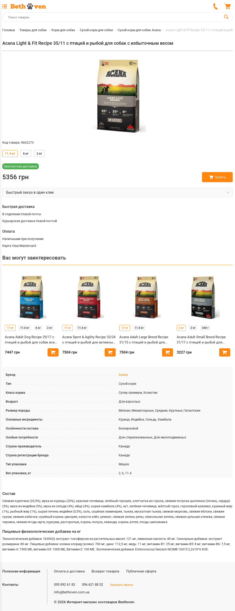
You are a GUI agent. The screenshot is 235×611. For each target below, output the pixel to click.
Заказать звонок (121, 584)
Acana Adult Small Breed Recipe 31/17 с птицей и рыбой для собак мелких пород (201, 340)
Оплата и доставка (69, 571)
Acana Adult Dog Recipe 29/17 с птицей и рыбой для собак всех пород (30, 340)
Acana (123, 375)
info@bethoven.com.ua (71, 592)
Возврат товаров (105, 571)
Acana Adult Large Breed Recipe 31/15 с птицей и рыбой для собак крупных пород (143, 340)
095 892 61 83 (64, 585)
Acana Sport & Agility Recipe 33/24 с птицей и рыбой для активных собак (88, 340)
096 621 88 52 (92, 585)
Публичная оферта (141, 571)
